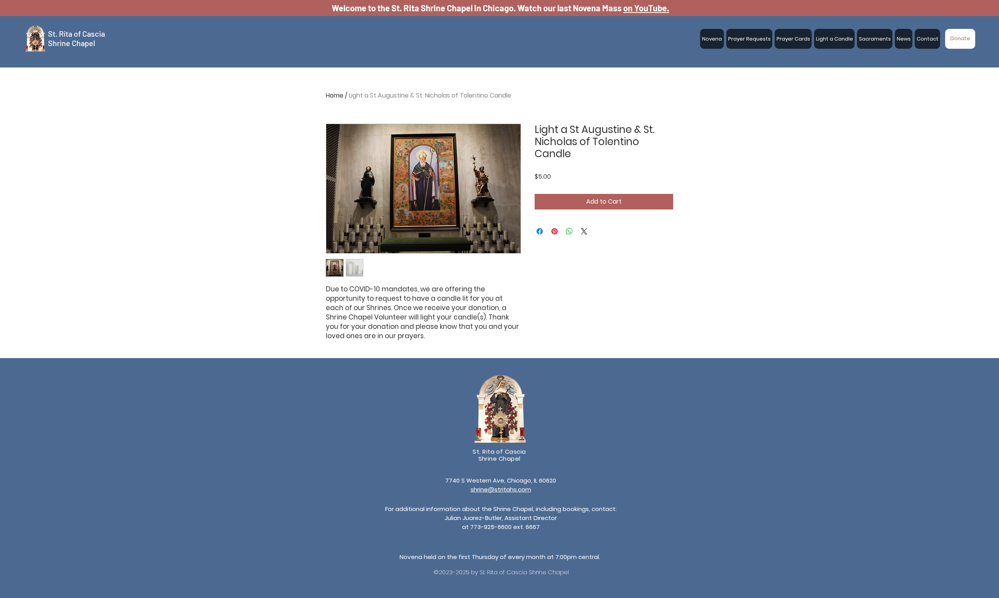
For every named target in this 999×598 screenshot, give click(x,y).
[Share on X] (584, 231)
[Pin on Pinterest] (554, 231)
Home (334, 95)
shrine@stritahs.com (501, 489)
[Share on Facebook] (539, 231)
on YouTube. (646, 8)
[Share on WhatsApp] (569, 231)
